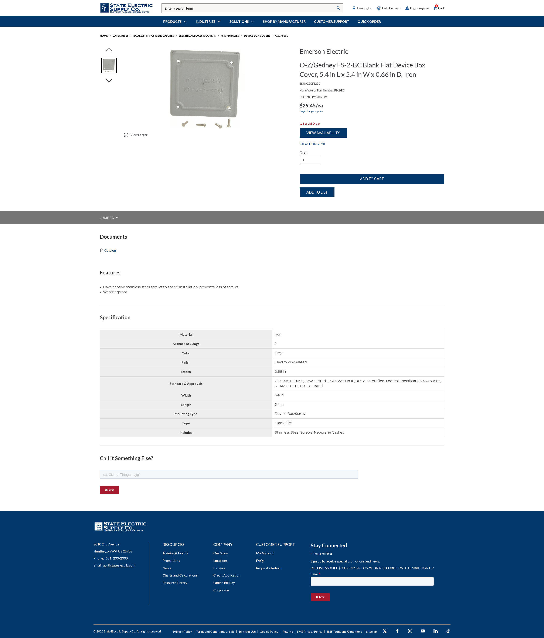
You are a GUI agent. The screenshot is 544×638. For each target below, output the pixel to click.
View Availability (323, 133)
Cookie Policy (269, 631)
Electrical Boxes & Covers (197, 35)
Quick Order (369, 21)
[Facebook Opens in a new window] (397, 631)
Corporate (221, 590)
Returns (287, 631)
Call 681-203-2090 (312, 144)
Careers (219, 568)
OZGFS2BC (281, 35)
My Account (265, 553)
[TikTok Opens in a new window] (448, 631)
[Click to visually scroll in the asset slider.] (109, 50)
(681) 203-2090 (116, 558)
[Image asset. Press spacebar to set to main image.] (109, 65)
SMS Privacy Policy (309, 631)
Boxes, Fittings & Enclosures (153, 35)
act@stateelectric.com (119, 565)
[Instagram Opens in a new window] (410, 631)
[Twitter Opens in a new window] (384, 631)
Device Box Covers (257, 35)
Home (104, 35)
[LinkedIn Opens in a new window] (436, 631)
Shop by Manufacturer (284, 21)
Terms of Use (247, 631)
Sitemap (371, 631)
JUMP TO (107, 217)
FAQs (260, 560)
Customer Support (331, 21)
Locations (220, 560)
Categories (121, 35)
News (167, 568)
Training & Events (175, 553)
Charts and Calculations (180, 575)
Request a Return (268, 568)
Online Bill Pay (224, 583)
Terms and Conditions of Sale (215, 631)
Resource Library (175, 583)
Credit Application (226, 575)
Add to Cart (372, 179)
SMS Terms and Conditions (344, 631)
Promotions (171, 560)
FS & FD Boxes (230, 35)
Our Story (220, 553)
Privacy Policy (182, 631)
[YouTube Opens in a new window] (423, 631)
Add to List (317, 192)
